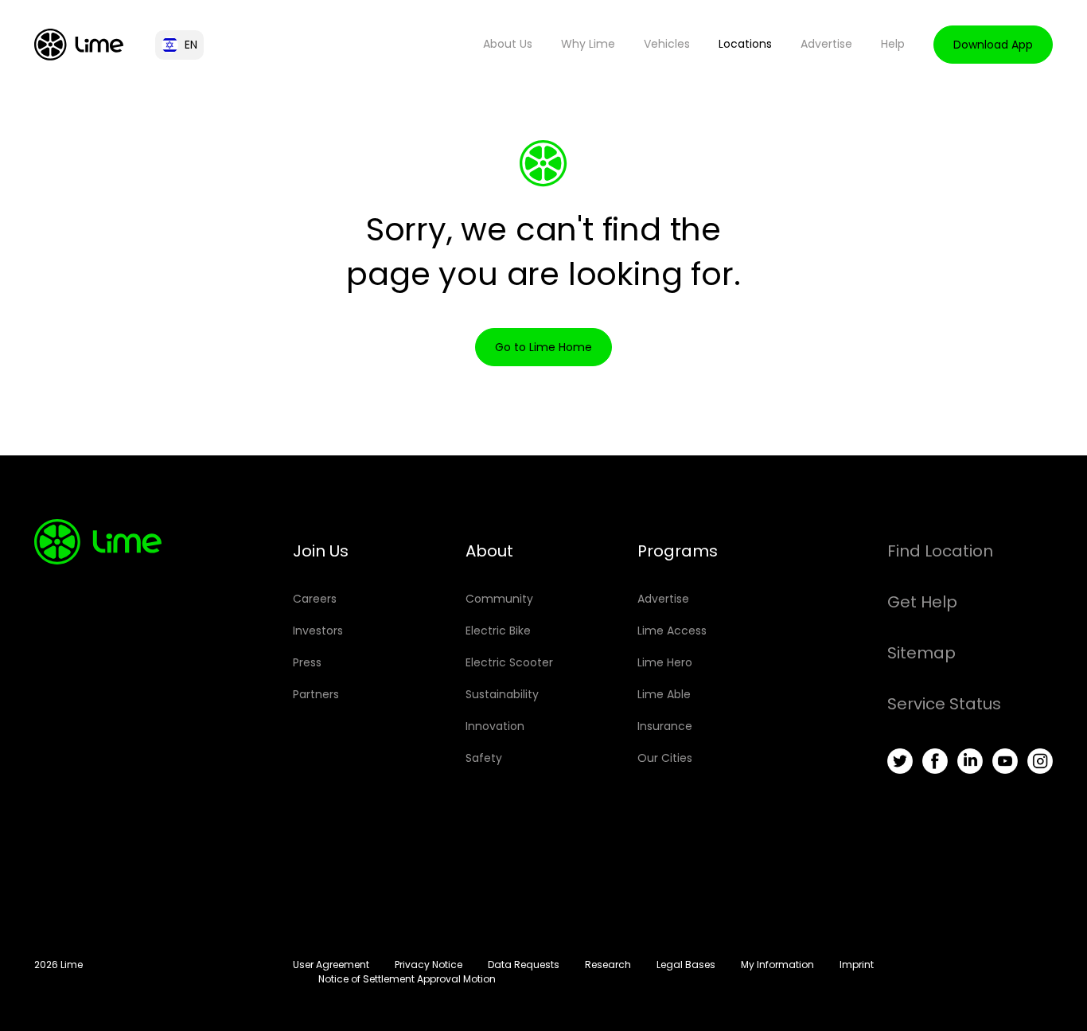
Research (608, 964)
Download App (993, 45)
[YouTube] (1005, 761)
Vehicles (667, 44)
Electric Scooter (509, 662)
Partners (316, 694)
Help (893, 44)
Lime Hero (664, 662)
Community (499, 599)
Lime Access (672, 631)
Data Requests (523, 964)
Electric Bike (498, 631)
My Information (777, 964)
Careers (315, 599)
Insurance (664, 726)
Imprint (857, 964)
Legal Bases (685, 964)
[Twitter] (900, 761)
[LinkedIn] (970, 761)
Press (307, 662)
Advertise (826, 44)
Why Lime (588, 44)
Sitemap (921, 653)
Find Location (940, 551)
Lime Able (664, 694)
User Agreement (331, 964)
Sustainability (502, 694)
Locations (745, 44)
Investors (318, 631)
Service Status (944, 704)
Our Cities (664, 758)
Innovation (495, 726)
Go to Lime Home (543, 347)
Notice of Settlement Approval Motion (407, 979)
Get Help (922, 602)
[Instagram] (1040, 761)
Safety (484, 758)
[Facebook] (935, 761)
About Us (507, 44)
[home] (78, 45)
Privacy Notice (428, 964)
